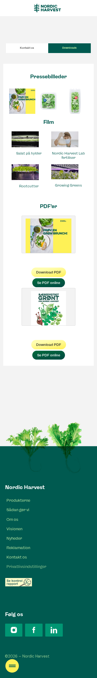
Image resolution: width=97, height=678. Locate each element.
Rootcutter (29, 186)
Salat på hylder (28, 153)
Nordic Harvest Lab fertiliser (68, 155)
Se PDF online (48, 282)
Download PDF (48, 272)
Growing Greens (68, 185)
